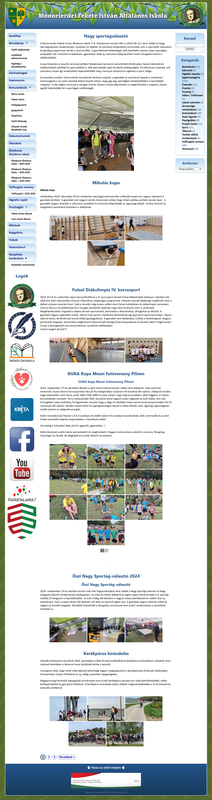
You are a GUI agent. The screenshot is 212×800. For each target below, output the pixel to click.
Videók (13, 240)
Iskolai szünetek (191, 102)
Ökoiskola (15, 143)
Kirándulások (189, 113)
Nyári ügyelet (189, 116)
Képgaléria (16, 232)
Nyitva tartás (17, 94)
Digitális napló (18, 200)
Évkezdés (187, 84)
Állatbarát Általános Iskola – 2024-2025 (21, 171)
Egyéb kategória (191, 77)
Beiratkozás (188, 66)
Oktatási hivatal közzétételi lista (19, 128)
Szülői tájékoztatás (20, 50)
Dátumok (187, 70)
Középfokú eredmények (23, 265)
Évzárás (186, 88)
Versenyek (188, 148)
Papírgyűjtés (189, 120)
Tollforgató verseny (21, 187)
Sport (185, 127)
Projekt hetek (189, 124)
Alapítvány (16, 116)
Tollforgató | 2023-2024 (23, 193)
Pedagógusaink (18, 105)
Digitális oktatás (191, 74)
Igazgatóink (17, 110)
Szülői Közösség (19, 121)
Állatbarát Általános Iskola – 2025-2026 (21, 179)
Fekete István (17, 99)
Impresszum (17, 80)
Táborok (186, 131)
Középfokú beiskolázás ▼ (18, 256)
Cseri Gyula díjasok (20, 219)
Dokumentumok (19, 136)
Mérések (14, 225)
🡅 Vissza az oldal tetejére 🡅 (106, 767)
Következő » (67, 757)
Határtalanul (17, 247)
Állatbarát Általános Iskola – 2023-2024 (21, 162)
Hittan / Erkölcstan (192, 95)
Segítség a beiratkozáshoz (18, 65)
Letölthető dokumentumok (19, 57)
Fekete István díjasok (21, 213)
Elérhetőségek (18, 73)
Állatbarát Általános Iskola (19, 152)
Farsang (186, 91)
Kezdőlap (15, 36)
